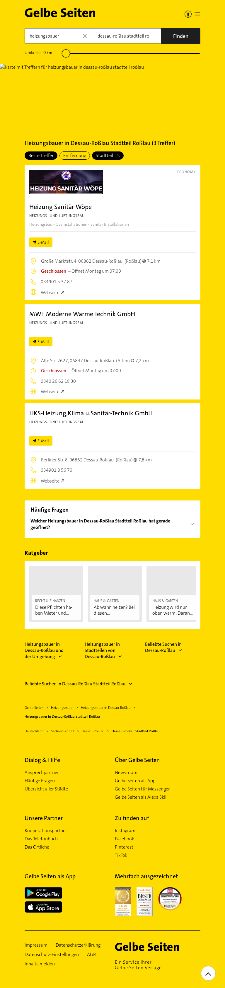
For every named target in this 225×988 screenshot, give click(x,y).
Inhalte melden (40, 964)
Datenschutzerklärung (78, 945)
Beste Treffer (41, 155)
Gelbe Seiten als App (135, 781)
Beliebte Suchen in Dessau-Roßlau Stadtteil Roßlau (75, 684)
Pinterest (124, 847)
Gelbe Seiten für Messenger (142, 789)
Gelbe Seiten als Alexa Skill (141, 797)
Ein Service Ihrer (138, 964)
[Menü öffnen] (197, 14)
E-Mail (43, 242)
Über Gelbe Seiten (137, 760)
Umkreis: (38, 52)
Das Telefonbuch (41, 839)
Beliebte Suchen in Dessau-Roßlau (163, 647)
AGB (91, 954)
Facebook (124, 839)
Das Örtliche (37, 847)
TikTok (121, 855)
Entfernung (74, 155)
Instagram (125, 831)
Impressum (36, 945)
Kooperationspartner (46, 831)
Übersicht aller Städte (46, 789)
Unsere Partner (44, 818)
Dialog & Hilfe (42, 760)
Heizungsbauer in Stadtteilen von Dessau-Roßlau (102, 650)
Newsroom (126, 772)
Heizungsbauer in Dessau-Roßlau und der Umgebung (44, 650)
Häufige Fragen (40, 781)
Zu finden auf (132, 818)
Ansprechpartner (42, 772)
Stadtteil (105, 155)
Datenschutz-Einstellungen (52, 954)
